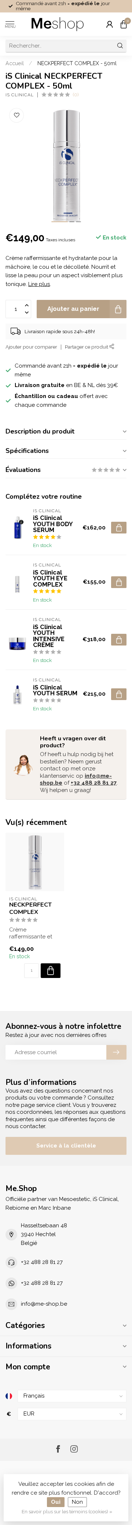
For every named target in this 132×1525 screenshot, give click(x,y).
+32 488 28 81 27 (94, 783)
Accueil (15, 63)
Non (77, 1502)
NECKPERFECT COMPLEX (30, 908)
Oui (55, 1502)
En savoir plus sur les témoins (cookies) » (67, 1511)
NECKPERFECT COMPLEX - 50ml (77, 63)
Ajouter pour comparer (31, 347)
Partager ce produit (87, 347)
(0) (76, 94)
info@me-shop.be (44, 1304)
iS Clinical (20, 95)
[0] (123, 24)
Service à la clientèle (66, 1145)
